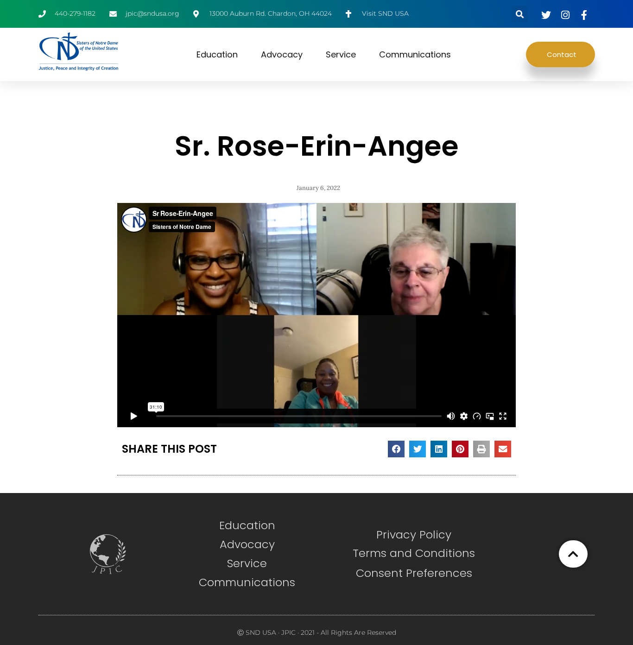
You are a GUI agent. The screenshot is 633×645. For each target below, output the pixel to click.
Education (217, 54)
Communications (415, 54)
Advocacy (282, 54)
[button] (520, 14)
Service (341, 54)
